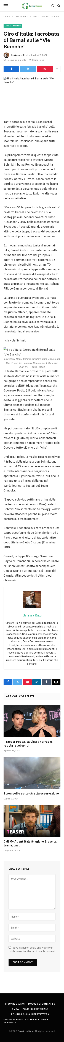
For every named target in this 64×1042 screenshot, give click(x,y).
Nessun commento (16, 60)
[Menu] (6, 6)
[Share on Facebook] (11, 69)
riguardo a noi (15, 1004)
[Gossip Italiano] (32, 6)
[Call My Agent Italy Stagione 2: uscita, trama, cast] (32, 821)
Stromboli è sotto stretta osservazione (31, 793)
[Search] (58, 6)
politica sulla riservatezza (30, 1014)
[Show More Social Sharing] (57, 69)
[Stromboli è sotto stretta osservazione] (32, 773)
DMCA (15, 1009)
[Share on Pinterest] (45, 69)
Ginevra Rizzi (21, 55)
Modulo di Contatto (41, 1004)
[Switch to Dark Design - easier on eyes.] (52, 5)
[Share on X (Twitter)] (28, 69)
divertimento (13, 26)
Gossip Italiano (26, 1031)
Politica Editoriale (35, 1009)
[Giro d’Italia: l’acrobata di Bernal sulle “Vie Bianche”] (32, 95)
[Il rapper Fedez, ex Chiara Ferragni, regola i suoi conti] (32, 721)
